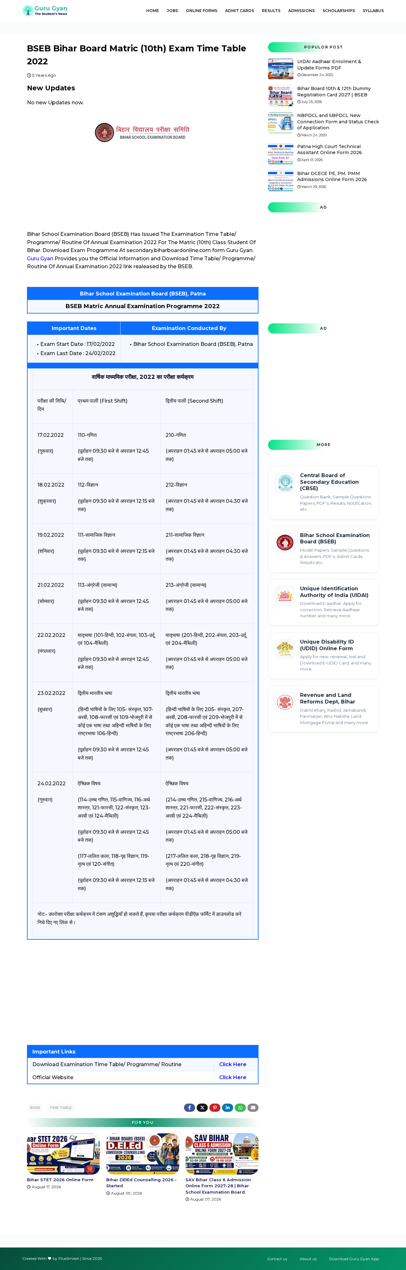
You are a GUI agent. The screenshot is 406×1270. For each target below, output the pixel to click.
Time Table (60, 1107)
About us (308, 1258)
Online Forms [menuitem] (201, 10)
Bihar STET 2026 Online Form (60, 1179)
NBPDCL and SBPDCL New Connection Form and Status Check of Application (338, 122)
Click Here (232, 1064)
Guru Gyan (40, 259)
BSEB (35, 1107)
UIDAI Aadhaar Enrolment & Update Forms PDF (329, 65)
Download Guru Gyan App (354, 1258)
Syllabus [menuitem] (373, 10)
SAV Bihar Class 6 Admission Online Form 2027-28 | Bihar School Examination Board (218, 1186)
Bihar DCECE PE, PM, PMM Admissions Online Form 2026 (332, 177)
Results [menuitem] (271, 10)
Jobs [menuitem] (172, 10)
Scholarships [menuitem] (339, 10)
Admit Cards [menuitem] (239, 10)
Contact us (277, 1258)
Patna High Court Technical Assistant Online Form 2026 (329, 150)
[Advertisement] (143, 992)
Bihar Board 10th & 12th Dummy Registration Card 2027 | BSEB (334, 92)
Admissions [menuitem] (301, 10)
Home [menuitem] (152, 10)
